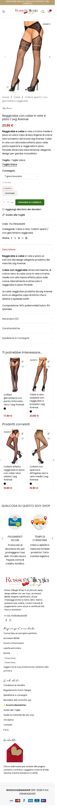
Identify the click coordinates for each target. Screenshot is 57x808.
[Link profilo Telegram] (26, 238)
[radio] (9, 164)
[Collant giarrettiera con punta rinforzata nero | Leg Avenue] (14, 375)
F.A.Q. (6, 729)
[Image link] (27, 582)
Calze (17, 97)
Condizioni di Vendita (14, 685)
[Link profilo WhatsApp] (22, 238)
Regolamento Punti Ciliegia (17, 690)
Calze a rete (23, 229)
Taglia (6, 160)
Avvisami (10, 193)
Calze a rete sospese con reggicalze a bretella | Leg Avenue (37, 401)
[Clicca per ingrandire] (7, 87)
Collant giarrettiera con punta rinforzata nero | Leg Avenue (14, 399)
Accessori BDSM (11, 638)
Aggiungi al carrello (29, 202)
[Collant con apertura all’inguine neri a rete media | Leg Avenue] (40, 446)
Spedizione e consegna (15, 695)
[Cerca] (43, 11)
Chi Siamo (9, 719)
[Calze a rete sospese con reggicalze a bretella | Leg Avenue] (40, 375)
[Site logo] (26, 11)
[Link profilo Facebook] (11, 238)
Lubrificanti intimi (12, 648)
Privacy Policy (10, 658)
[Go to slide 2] (29, 89)
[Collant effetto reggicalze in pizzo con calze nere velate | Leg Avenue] (14, 446)
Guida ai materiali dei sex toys (19, 714)
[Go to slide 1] (26, 89)
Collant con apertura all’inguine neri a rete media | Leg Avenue (39, 473)
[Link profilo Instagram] (10, 620)
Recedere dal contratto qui (17, 700)
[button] (5, 57)
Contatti (8, 724)
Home (6, 97)
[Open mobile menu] (4, 11)
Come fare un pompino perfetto (20, 633)
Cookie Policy (10, 663)
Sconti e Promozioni (14, 643)
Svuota (7, 182)
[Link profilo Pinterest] (19, 238)
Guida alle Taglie (12, 710)
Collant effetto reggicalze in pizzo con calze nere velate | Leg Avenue (14, 473)
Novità (7, 653)
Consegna (8, 170)
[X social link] (15, 238)
